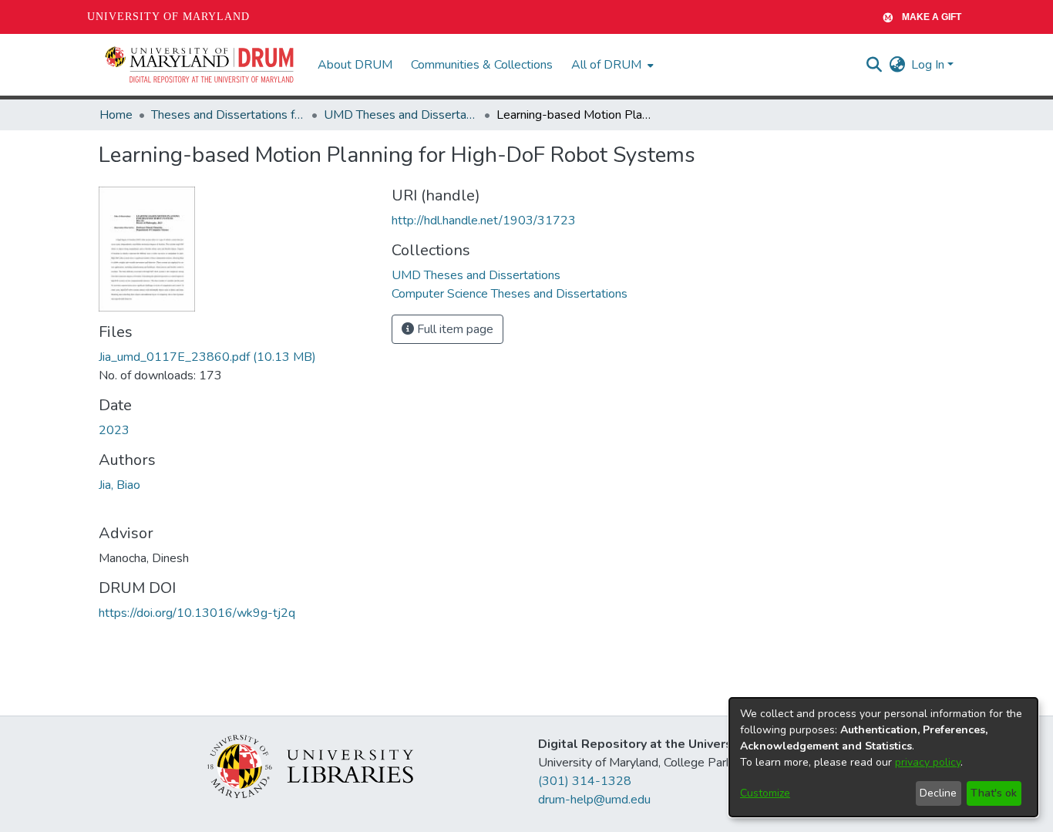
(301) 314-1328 (584, 781)
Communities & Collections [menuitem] (482, 64)
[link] (207, 357)
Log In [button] (929, 64)
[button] (200, 65)
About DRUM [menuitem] (355, 64)
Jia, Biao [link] (119, 485)
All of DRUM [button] (606, 64)
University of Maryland (168, 16)
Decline (938, 793)
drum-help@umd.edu (594, 799)
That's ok (994, 793)
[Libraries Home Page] (310, 765)
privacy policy (927, 762)
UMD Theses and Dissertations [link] (401, 114)
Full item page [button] (453, 329)
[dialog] (883, 757)
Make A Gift (931, 17)
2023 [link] (114, 430)
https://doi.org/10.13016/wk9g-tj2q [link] (197, 613)
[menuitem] (611, 65)
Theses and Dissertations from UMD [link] (228, 114)
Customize (765, 793)
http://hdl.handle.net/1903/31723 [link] (484, 220)
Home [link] (116, 114)
